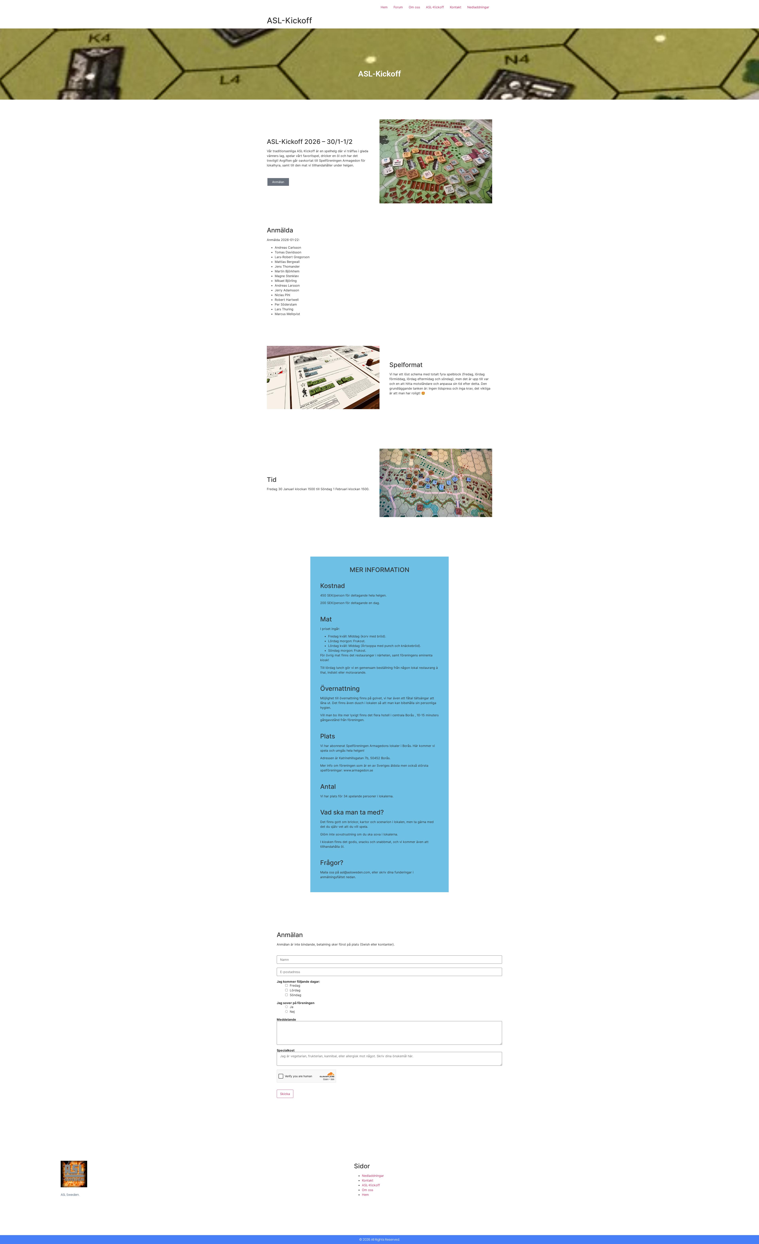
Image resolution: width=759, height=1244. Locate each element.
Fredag (295, 985)
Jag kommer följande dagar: (298, 981)
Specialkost (286, 1050)
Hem (384, 7)
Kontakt (455, 7)
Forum (398, 7)
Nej (292, 1012)
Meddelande (286, 1019)
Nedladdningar (478, 7)
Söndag (295, 995)
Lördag (295, 990)
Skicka (285, 1094)
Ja (291, 1007)
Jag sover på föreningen (295, 1002)
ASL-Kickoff (435, 7)
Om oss (414, 7)
